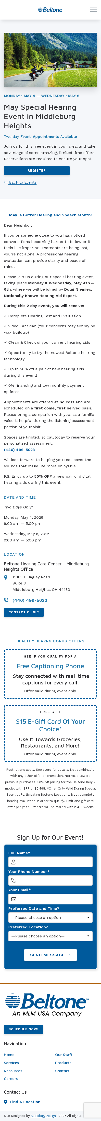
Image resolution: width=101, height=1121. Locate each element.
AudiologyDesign (43, 1116)
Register (37, 170)
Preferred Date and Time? (33, 908)
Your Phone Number (27, 871)
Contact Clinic (24, 612)
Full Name (18, 853)
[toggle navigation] (93, 10)
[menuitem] (25, 1055)
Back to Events (22, 182)
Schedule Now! (23, 1029)
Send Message (47, 955)
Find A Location (25, 1101)
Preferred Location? (28, 927)
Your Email (18, 890)
